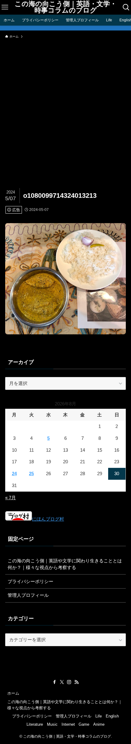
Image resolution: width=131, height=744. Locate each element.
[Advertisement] (65, 110)
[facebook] (54, 682)
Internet (68, 724)
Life (98, 716)
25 (31, 473)
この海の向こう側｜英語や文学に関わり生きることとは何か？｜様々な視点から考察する (65, 564)
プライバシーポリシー (30, 581)
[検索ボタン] (126, 7)
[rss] (76, 682)
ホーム (13, 693)
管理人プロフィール (28, 595)
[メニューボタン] (4, 7)
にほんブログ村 (48, 519)
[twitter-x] (62, 682)
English (112, 716)
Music (52, 724)
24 (14, 473)
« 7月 (10, 497)
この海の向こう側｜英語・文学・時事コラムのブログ (66, 7)
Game (84, 724)
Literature (35, 724)
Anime (98, 724)
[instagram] (69, 682)
